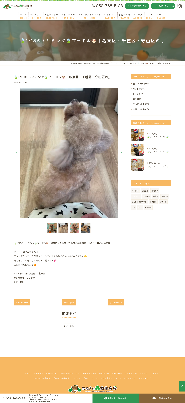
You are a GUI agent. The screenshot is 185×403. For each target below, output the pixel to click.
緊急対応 (137, 99)
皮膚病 (155, 196)
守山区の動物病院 (141, 104)
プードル (135, 191)
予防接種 (153, 202)
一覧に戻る (69, 302)
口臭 (133, 207)
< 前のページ (22, 302)
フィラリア (136, 196)
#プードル (69, 326)
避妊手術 (148, 207)
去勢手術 (146, 196)
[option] (69, 153)
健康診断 (164, 196)
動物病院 (155, 191)
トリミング (138, 93)
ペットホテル (139, 88)
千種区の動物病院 (141, 109)
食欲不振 (163, 202)
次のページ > (116, 302)
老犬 (140, 207)
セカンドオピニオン (139, 202)
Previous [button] (16, 153)
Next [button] (121, 153)
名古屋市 (145, 191)
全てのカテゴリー (141, 83)
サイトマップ (145, 378)
